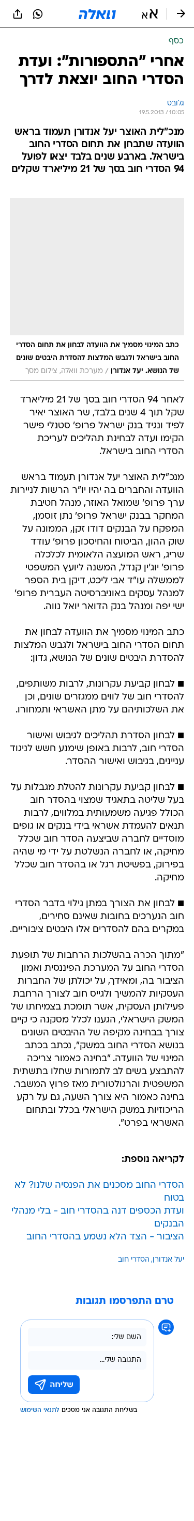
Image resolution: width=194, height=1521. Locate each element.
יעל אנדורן (168, 1259)
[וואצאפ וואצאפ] (38, 14)
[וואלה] (97, 14)
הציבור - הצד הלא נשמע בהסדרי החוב (105, 1237)
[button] (150, 14)
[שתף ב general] (17, 14)
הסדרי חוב (134, 1259)
